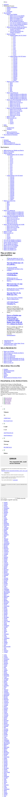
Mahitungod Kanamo (9, 370)
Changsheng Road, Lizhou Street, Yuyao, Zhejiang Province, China (14, 344)
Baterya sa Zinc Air (11, 118)
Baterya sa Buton (11, 34)
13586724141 (7, 342)
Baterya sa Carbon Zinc (9, 200)
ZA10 (11, 119)
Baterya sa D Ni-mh (15, 113)
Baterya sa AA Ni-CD (15, 101)
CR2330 (15, 73)
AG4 (14, 42)
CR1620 (15, 63)
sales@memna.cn (8, 435)
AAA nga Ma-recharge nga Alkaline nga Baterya (16, 32)
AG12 (14, 53)
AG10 (14, 50)
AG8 (14, 48)
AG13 (14, 55)
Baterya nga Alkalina (12, 14)
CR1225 (15, 60)
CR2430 (15, 74)
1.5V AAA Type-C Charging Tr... (13, 303)
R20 (11, 88)
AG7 (14, 46)
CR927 (15, 80)
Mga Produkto (7, 13)
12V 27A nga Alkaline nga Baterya (18, 24)
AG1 (14, 38)
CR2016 (15, 66)
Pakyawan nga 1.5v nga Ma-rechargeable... (14, 284)
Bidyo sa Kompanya (12, 132)
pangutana (9, 335)
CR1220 (15, 59)
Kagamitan (9, 11)
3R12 (11, 91)
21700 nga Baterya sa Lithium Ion (18, 97)
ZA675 (12, 123)
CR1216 (15, 57)
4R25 (11, 83)
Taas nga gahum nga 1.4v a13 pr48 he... (15, 263)
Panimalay (6, 4)
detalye (13, 335)
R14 (11, 87)
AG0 (14, 36)
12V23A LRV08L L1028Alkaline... (12, 274)
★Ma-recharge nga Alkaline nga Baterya (17, 27)
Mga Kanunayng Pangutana (11, 134)
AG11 (14, 52)
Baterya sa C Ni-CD (15, 104)
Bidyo (5, 376)
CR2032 (15, 69)
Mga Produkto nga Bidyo (13, 133)
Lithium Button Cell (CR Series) (18, 56)
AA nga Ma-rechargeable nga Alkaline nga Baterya (17, 29)
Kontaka (6, 369)
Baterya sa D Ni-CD (15, 105)
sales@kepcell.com (8, 340)
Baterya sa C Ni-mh (15, 112)
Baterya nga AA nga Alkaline (17, 15)
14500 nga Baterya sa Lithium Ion (18, 94)
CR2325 (15, 71)
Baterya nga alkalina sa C (16, 18)
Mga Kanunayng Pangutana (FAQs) (13, 377)
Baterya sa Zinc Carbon (13, 81)
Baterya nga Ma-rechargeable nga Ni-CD (17, 99)
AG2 (14, 39)
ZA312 (12, 122)
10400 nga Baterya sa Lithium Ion (18, 98)
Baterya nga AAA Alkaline (16, 17)
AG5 (14, 43)
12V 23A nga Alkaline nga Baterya (18, 22)
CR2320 (15, 70)
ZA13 (11, 120)
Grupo (8, 10)
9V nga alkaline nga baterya (17, 21)
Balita (5, 125)
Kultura (9, 8)
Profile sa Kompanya (12, 7)
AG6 (14, 45)
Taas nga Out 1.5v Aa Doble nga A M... (14, 293)
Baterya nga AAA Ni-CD (16, 102)
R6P (11, 90)
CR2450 (15, 76)
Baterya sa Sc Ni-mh (15, 115)
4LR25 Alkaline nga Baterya (17, 25)
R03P (11, 85)
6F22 (11, 84)
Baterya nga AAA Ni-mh (16, 111)
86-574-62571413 (8, 420)
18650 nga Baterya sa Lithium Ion (18, 95)
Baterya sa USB (11, 116)
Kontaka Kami (10, 127)
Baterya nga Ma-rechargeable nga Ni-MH (17, 108)
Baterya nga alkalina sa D (16, 20)
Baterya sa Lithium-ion (12, 92)
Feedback (9, 129)
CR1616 (15, 62)
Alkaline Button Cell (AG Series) (18, 35)
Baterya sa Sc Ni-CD (15, 106)
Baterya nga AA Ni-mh (15, 109)
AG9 (14, 49)
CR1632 (15, 64)
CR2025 (15, 67)
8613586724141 (8, 447)
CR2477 (15, 77)
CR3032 (15, 78)
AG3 (14, 41)
